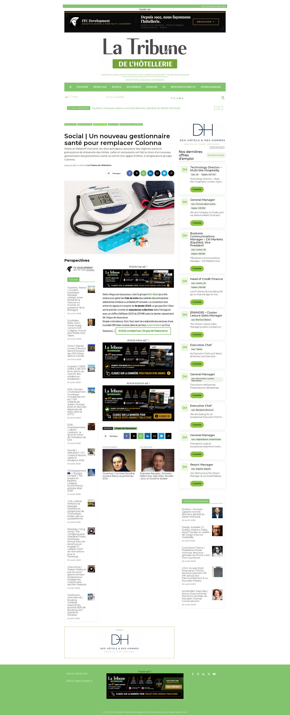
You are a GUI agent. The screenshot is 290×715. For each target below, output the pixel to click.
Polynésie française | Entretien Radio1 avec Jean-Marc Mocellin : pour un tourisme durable (156, 476)
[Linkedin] (150, 173)
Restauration (85, 124)
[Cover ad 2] (138, 360)
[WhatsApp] (143, 173)
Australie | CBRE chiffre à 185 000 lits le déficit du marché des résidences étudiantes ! (76, 372)
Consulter (197, 189)
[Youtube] (180, 98)
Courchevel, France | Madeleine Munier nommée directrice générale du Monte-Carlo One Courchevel (196, 552)
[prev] (216, 108)
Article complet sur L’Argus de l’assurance (143, 330)
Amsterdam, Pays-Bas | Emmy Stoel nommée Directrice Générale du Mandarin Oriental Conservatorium (195, 596)
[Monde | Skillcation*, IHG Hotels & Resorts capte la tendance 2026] (91, 452)
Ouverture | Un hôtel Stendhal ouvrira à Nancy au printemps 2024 (118, 476)
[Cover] (138, 290)
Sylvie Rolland (154, 325)
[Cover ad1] (138, 403)
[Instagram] (174, 98)
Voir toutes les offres (216, 155)
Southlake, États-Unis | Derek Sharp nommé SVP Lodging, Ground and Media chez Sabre (76, 328)
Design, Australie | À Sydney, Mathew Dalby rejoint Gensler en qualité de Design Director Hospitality (195, 532)
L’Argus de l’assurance (125, 428)
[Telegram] (164, 173)
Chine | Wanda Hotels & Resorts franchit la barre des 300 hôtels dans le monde (76, 350)
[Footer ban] (145, 686)
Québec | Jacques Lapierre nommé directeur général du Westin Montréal (193, 513)
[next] (221, 108)
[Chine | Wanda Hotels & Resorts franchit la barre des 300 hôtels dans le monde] (91, 347)
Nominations (100, 124)
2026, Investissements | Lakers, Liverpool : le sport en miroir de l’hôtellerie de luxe (76, 432)
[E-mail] (157, 173)
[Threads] (183, 98)
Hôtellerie (70, 124)
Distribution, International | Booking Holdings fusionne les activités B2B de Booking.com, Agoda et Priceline (76, 605)
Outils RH (113, 124)
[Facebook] (171, 98)
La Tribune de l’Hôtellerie (99, 165)
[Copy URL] (171, 173)
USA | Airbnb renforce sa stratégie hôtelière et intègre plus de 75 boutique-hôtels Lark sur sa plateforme (75, 510)
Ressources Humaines (131, 124)
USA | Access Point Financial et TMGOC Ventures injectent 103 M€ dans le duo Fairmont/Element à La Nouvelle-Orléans (195, 574)
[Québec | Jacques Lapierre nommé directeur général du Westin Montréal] (217, 512)
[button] (208, 97)
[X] (177, 98)
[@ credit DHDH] (145, 31)
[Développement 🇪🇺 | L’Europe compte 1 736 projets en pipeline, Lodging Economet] (91, 472)
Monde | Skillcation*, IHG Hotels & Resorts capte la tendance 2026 (76, 455)
